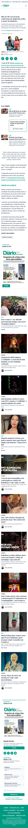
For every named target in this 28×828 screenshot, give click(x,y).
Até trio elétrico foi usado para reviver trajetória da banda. (12, 406)
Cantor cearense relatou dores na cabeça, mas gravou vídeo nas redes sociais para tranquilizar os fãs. (13, 644)
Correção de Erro (20, 815)
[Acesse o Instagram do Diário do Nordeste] (5, 753)
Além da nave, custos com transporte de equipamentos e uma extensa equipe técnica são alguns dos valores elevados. (14, 683)
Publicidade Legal (14, 807)
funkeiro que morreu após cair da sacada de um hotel (12, 65)
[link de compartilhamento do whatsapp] (2, 58)
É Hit (10, 109)
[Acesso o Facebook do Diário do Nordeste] (8, 753)
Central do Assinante (10, 810)
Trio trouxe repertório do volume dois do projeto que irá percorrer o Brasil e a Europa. (13, 603)
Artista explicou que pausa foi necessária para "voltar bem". (13, 447)
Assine (22, 807)
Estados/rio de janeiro (7, 237)
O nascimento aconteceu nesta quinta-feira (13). (12, 524)
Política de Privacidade (17, 799)
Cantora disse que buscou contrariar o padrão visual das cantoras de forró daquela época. (13, 366)
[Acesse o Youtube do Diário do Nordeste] (15, 753)
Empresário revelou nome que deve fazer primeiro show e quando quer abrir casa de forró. (13, 485)
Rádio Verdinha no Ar (6, 1)
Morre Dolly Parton (16, 1)
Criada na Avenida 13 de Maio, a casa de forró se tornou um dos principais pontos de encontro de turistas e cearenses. (13, 563)
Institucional (20, 810)
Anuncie (6, 807)
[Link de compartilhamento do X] (11, 58)
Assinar (6, 285)
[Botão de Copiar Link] (15, 58)
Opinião (3, 355)
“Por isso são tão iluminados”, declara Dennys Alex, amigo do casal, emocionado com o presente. (14, 326)
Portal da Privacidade (9, 815)
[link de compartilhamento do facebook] (7, 58)
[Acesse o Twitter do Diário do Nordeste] (11, 753)
